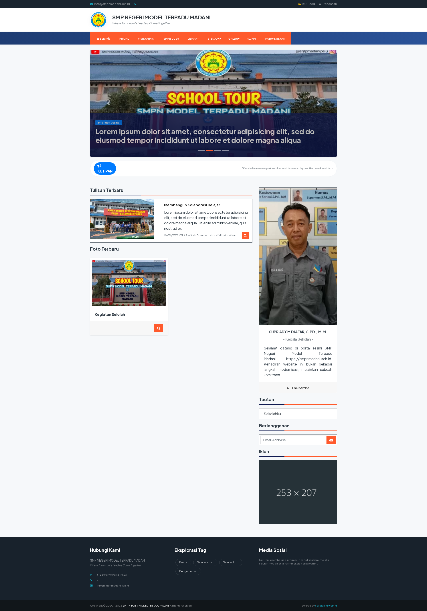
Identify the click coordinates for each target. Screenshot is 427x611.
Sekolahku (272, 413)
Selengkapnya (298, 388)
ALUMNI (251, 38)
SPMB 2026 (171, 38)
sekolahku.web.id (326, 605)
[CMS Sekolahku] (298, 492)
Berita (183, 562)
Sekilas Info (230, 562)
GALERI (233, 38)
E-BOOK (214, 38)
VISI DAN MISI (146, 38)
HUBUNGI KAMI (275, 38)
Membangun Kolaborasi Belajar (192, 205)
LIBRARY (193, 38)
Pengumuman (188, 571)
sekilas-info (205, 562)
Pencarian (329, 4)
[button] (108, 103)
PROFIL (124, 38)
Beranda (105, 38)
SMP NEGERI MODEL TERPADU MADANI (145, 605)
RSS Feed (308, 4)
